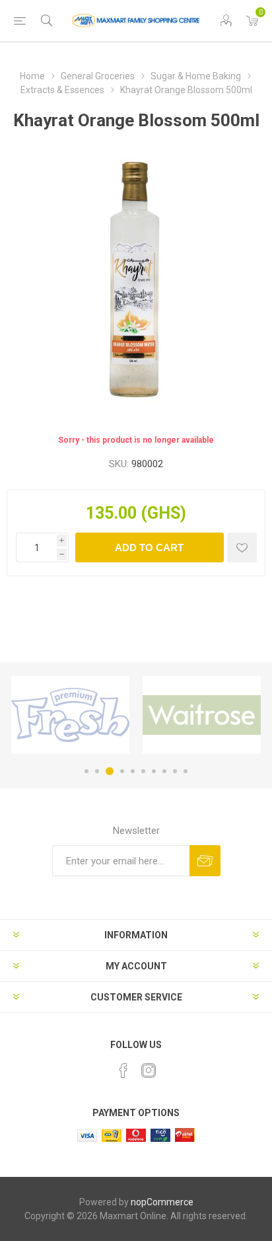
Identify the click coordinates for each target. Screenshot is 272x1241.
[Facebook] (123, 1070)
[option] (70, 715)
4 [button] (122, 771)
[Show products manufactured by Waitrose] (202, 715)
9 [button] (175, 771)
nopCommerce (162, 1202)
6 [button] (143, 771)
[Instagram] (148, 1070)
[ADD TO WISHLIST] (242, 547)
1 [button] (86, 771)
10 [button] (185, 771)
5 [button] (133, 771)
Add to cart (149, 547)
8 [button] (164, 771)
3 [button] (110, 771)
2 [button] (97, 771)
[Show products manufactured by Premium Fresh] (70, 715)
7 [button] (154, 771)
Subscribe (205, 860)
